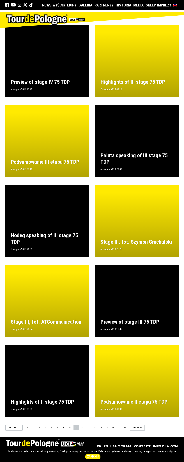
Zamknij (93, 456)
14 (88, 427)
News (46, 5)
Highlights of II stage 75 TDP (42, 402)
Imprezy (164, 5)
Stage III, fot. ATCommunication (46, 322)
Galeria (85, 5)
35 (125, 427)
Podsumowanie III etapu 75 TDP (45, 162)
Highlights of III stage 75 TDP (132, 82)
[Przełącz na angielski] (176, 5)
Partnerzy (104, 5)
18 (113, 427)
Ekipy (71, 5)
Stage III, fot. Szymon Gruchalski (136, 242)
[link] (7, 5)
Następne (137, 428)
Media (138, 5)
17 (107, 427)
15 (94, 427)
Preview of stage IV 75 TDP (40, 82)
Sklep (151, 5)
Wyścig (58, 5)
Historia (123, 5)
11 (70, 427)
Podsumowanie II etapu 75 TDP (133, 402)
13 (82, 427)
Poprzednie (14, 428)
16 (101, 427)
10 (64, 427)
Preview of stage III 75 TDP (129, 322)
